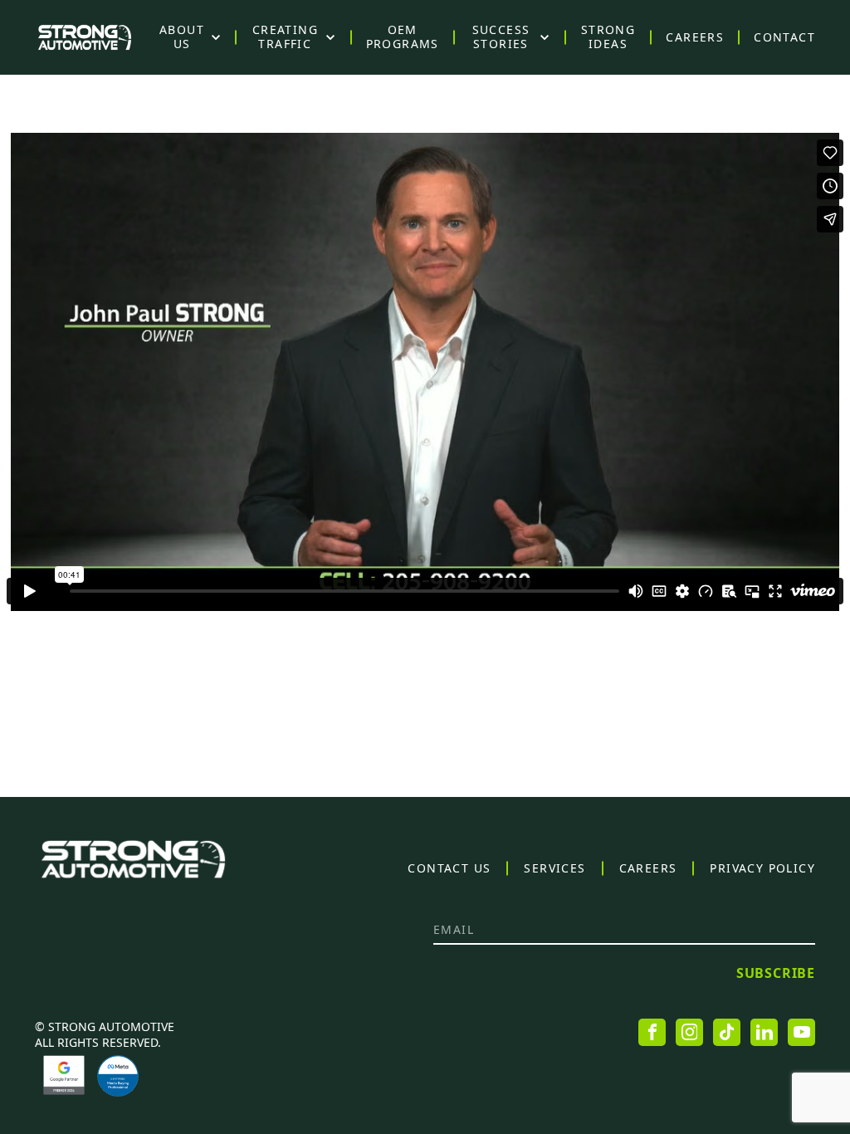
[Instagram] (689, 1032)
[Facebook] (652, 1032)
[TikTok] (726, 1032)
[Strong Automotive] (84, 37)
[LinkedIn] (764, 1032)
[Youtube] (801, 1032)
